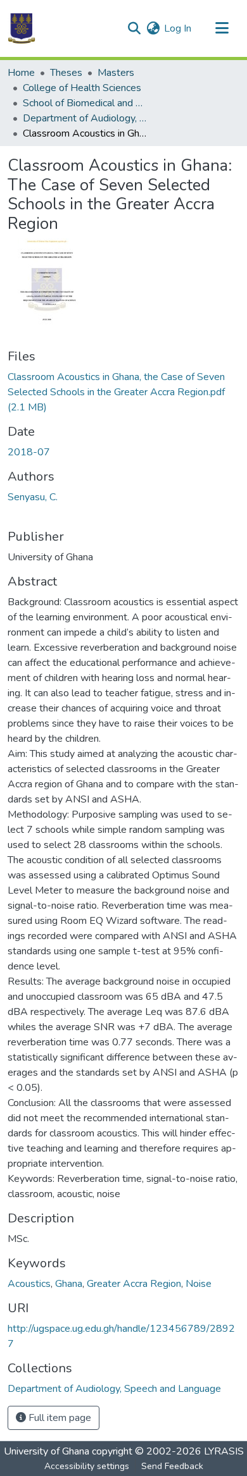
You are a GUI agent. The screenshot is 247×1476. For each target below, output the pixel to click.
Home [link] (21, 73)
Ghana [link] (68, 1284)
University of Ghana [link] (46, 1451)
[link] (123, 392)
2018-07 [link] (29, 452)
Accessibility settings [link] (86, 1466)
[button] (21, 28)
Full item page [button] (58, 1418)
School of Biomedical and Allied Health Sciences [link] (86, 103)
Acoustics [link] (29, 1284)
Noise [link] (199, 1284)
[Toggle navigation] (221, 28)
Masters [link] (116, 73)
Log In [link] (177, 28)
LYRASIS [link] (224, 1451)
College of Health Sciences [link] (82, 88)
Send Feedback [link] (172, 1466)
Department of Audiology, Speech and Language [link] (86, 118)
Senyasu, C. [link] (33, 497)
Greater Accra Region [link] (134, 1284)
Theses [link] (66, 73)
